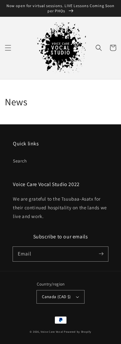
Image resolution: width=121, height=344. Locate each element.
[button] (8, 48)
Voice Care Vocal (52, 331)
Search (20, 161)
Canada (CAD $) (56, 296)
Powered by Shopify (77, 331)
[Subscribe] (101, 254)
